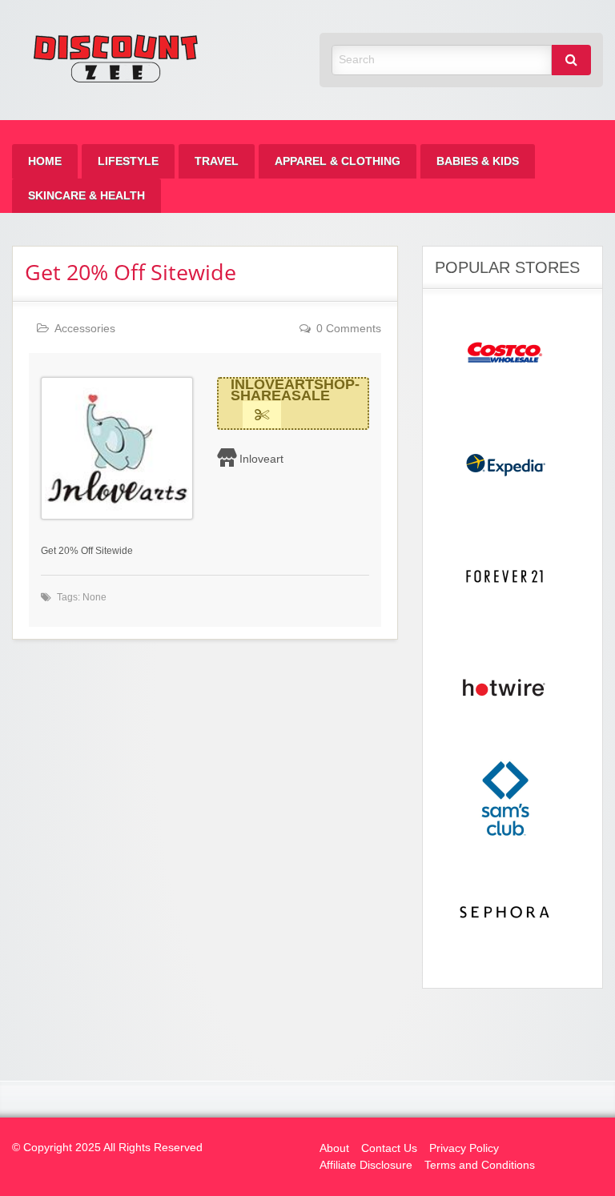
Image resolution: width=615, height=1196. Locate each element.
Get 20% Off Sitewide (130, 272)
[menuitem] (45, 161)
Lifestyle (128, 161)
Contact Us (389, 1148)
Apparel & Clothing (337, 161)
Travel (217, 161)
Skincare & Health (86, 196)
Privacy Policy (464, 1148)
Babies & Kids (477, 161)
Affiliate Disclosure (366, 1165)
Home (45, 161)
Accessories (84, 329)
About (334, 1148)
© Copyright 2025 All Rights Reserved (107, 1148)
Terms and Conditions (479, 1165)
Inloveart (261, 458)
